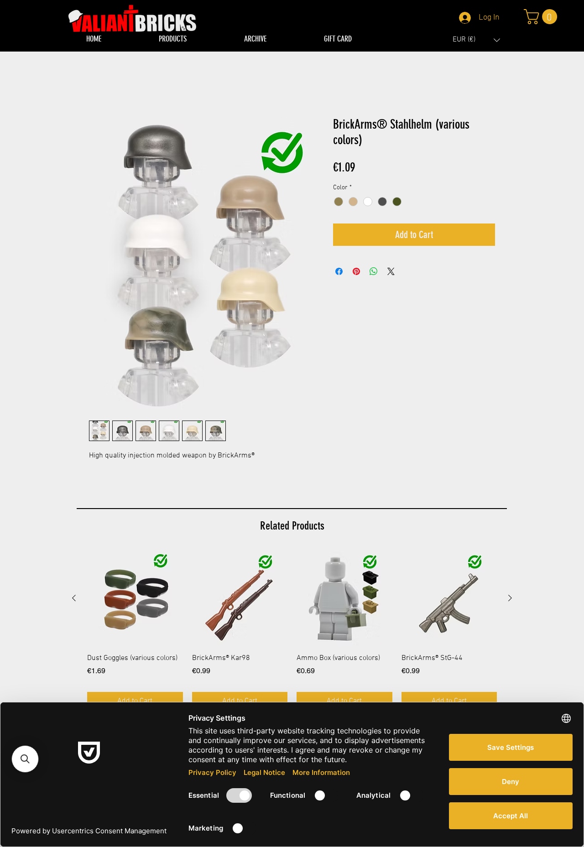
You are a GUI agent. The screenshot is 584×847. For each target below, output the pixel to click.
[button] (476, 40)
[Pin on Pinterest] (356, 271)
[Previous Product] (73, 597)
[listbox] (476, 40)
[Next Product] (510, 597)
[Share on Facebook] (339, 271)
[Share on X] (391, 271)
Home (98, 84)
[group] (292, 630)
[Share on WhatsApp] (373, 271)
